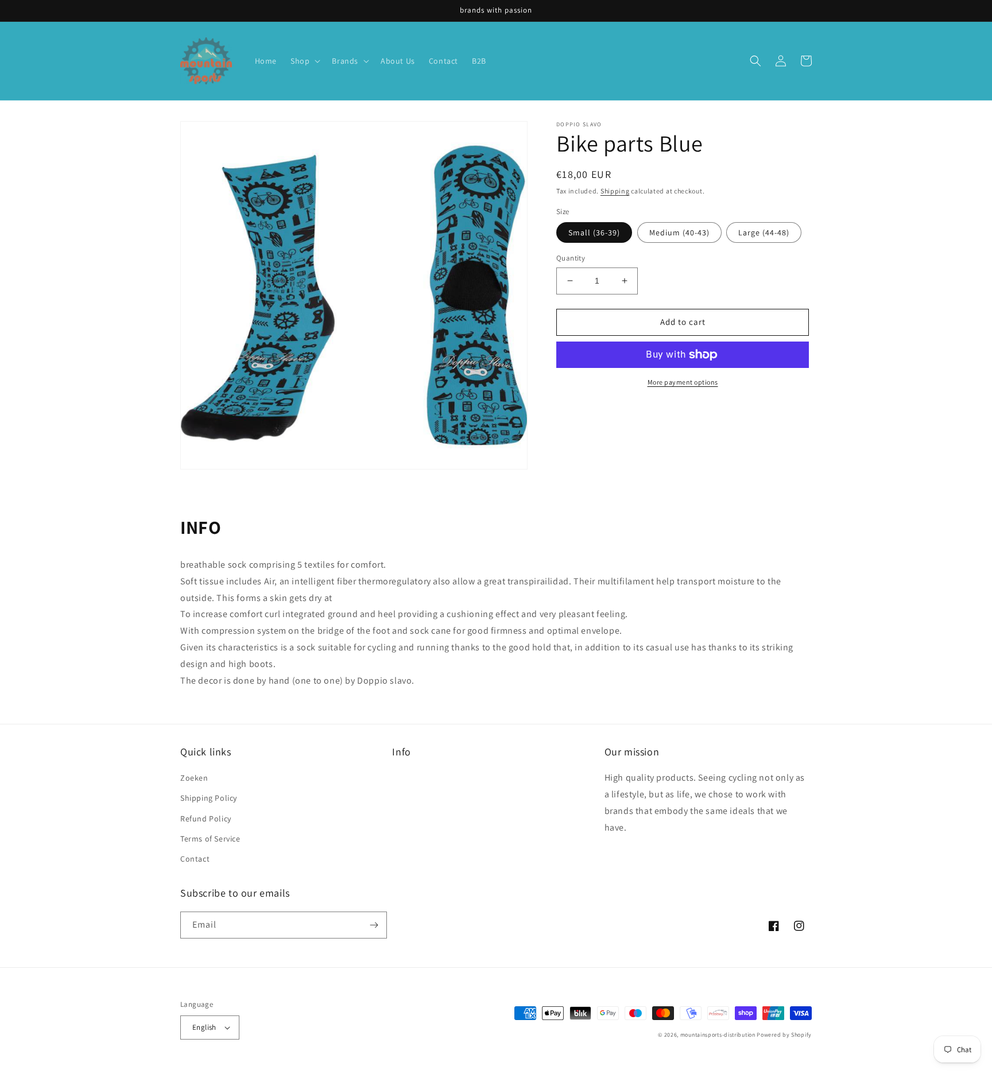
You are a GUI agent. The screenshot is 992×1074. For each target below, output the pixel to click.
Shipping (615, 191)
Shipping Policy (208, 798)
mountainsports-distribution (717, 1034)
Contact (195, 859)
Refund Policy (205, 818)
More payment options (683, 382)
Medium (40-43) (679, 232)
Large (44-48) (763, 232)
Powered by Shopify (784, 1034)
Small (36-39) (594, 232)
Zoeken (194, 778)
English (204, 1027)
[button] (304, 61)
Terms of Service (210, 838)
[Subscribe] (373, 925)
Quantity (570, 258)
